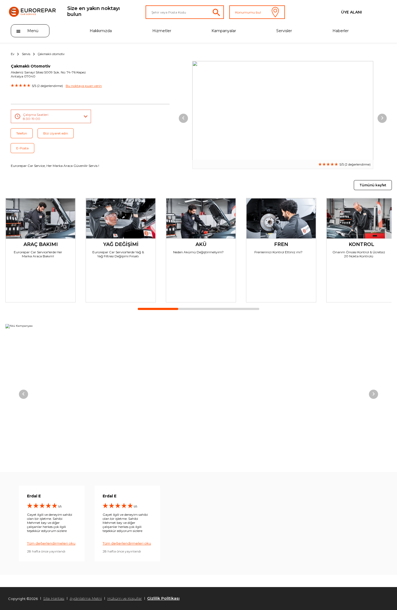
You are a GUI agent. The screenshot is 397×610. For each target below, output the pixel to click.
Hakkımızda (101, 30)
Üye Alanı (351, 12)
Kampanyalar (223, 30)
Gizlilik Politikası (163, 598)
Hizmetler (161, 30)
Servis (26, 54)
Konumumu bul (248, 12)
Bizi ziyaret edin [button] (55, 133)
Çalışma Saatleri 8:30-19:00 (35, 117)
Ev (12, 54)
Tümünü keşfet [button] (372, 185)
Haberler (340, 30)
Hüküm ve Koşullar (124, 598)
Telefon (21, 133)
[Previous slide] (183, 118)
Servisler (284, 30)
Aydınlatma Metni (86, 598)
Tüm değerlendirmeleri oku (51, 543)
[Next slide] (382, 118)
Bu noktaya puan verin (84, 86)
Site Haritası (53, 598)
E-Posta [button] (22, 148)
